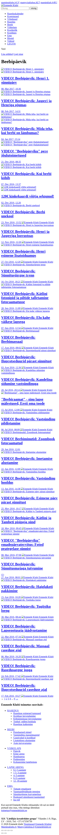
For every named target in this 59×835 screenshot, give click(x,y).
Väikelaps (12, 27)
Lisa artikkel (7, 54)
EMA (10, 786)
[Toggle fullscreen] (8, 830)
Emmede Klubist (43, 824)
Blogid (10, 38)
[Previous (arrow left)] (2, 833)
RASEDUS (13, 710)
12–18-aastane (20, 781)
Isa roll (16, 799)
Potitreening (19, 759)
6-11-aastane (19, 778)
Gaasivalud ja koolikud (24, 737)
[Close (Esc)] (2, 830)
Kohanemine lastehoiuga (25, 762)
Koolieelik (12, 30)
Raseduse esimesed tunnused (27, 713)
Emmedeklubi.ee (43, 827)
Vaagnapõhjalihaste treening (26, 791)
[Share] (5, 830)
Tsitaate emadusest (22, 789)
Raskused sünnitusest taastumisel (29, 797)
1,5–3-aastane (19, 772)
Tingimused (29, 824)
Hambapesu (19, 756)
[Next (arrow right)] (5, 833)
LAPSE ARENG (15, 767)
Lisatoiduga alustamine (24, 740)
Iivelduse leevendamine (24, 716)
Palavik (16, 751)
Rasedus (11, 22)
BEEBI (10, 729)
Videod (10, 41)
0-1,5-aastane (19, 770)
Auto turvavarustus (22, 743)
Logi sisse (18, 54)
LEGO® (11, 43)
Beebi (10, 24)
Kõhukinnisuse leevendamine (27, 718)
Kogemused (13, 16)
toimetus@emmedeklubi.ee (14, 810)
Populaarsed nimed (22, 732)
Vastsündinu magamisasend (26, 735)
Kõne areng (19, 754)
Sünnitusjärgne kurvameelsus (27, 794)
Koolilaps (11, 33)
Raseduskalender (15, 13)
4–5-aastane (19, 775)
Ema (9, 35)
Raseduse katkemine (23, 724)
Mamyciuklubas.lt (25, 827)
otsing (33, 8)
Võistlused (12, 19)
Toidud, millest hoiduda (24, 721)
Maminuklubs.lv (9, 827)
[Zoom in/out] (11, 830)
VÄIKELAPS (14, 748)
